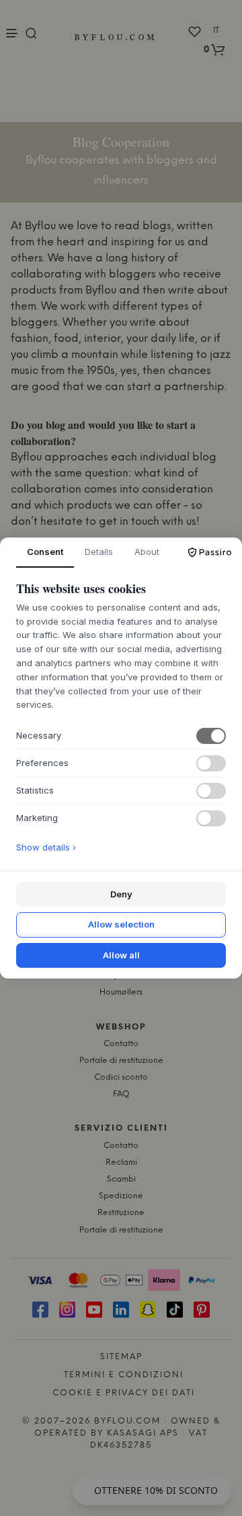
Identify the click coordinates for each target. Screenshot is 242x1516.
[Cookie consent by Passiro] (209, 552)
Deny (121, 894)
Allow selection (121, 924)
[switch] (211, 736)
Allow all (121, 955)
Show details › (46, 847)
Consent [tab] (45, 551)
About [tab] (146, 551)
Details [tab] (99, 551)
